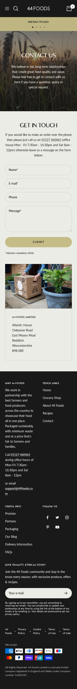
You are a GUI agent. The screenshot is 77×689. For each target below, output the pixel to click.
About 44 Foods (53, 405)
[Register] (66, 593)
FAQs (8, 552)
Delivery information (18, 544)
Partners (10, 521)
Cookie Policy (37, 631)
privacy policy (12, 614)
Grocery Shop (52, 398)
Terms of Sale (67, 631)
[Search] (15, 8)
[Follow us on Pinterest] (47, 527)
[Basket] (69, 8)
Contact (48, 421)
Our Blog (11, 536)
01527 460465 (51, 140)
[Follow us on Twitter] (57, 517)
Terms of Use (52, 631)
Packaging (11, 529)
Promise (10, 513)
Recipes (48, 413)
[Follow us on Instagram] (67, 517)
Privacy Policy (22, 631)
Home (47, 390)
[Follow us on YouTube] (57, 527)
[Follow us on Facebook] (47, 517)
